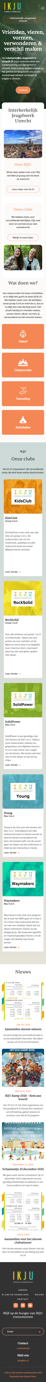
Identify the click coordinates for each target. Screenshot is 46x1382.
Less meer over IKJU (23, 189)
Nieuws (39, 1294)
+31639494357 (23, 1348)
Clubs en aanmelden (15, 1294)
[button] (42, 8)
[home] (12, 8)
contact (23, 1299)
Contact (23, 90)
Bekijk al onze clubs (23, 237)
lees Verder (11, 673)
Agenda (23, 1290)
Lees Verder (11, 571)
